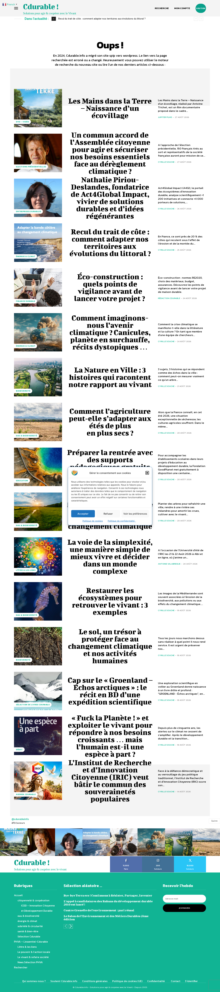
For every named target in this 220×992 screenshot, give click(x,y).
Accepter (82, 513)
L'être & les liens (25, 570)
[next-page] (71, 926)
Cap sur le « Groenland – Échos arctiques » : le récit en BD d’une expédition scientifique (110, 691)
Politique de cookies (92, 521)
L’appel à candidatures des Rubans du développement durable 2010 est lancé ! (108, 903)
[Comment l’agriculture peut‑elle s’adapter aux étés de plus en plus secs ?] (38, 422)
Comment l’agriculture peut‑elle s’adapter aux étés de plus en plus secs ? (110, 422)
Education (22, 480)
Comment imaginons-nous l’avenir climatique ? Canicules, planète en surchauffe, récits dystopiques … (110, 332)
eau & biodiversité (26, 435)
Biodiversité (23, 390)
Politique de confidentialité (122, 521)
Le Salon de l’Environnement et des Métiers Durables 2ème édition (106, 917)
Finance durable (25, 301)
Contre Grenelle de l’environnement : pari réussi (99, 910)
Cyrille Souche (166, 161)
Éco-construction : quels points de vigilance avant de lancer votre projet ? (98, 18)
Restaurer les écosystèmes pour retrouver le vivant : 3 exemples (110, 601)
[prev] (196, 19)
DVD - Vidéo (22, 121)
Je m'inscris (184, 908)
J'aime (126, 857)
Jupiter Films (165, 117)
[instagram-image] (14, 842)
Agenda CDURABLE (26, 794)
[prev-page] (66, 926)
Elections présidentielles (31, 166)
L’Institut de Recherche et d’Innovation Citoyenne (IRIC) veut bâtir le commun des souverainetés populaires (110, 780)
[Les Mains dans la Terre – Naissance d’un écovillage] (38, 108)
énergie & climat (25, 256)
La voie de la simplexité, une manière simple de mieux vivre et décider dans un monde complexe (110, 556)
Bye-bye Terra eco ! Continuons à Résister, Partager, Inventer (108, 895)
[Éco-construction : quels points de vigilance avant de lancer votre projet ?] (38, 287)
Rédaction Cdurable (169, 298)
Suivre (214, 820)
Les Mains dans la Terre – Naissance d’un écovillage (110, 108)
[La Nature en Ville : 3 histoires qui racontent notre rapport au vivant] (38, 377)
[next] (201, 19)
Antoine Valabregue (169, 563)
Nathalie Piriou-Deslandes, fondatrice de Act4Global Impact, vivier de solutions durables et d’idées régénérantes (110, 197)
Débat (19, 749)
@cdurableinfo (20, 819)
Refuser (108, 513)
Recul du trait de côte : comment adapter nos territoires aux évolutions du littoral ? (110, 242)
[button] (147, 472)
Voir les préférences (135, 513)
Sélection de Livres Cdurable (33, 704)
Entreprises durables (28, 211)
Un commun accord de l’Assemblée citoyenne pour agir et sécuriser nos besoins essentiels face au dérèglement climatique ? (110, 153)
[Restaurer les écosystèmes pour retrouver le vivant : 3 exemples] (38, 601)
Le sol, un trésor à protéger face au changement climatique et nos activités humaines (110, 646)
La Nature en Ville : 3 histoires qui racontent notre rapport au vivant (110, 377)
